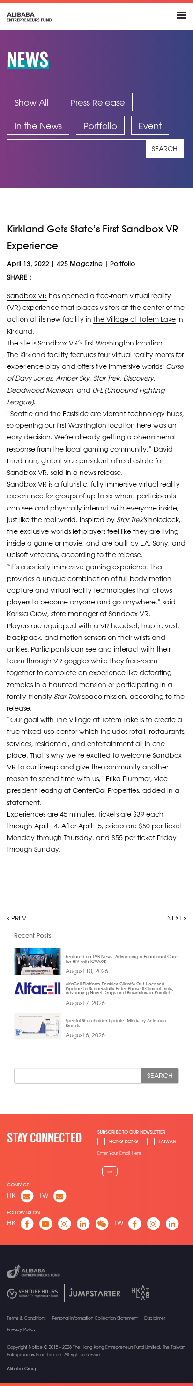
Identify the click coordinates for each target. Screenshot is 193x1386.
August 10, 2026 (87, 971)
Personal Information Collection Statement (95, 1318)
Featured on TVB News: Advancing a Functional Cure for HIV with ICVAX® (122, 959)
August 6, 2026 (85, 1035)
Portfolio (100, 126)
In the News (38, 126)
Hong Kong (123, 1141)
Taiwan (167, 1141)
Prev (17, 918)
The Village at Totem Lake (134, 319)
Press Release (97, 102)
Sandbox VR (27, 296)
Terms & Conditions (26, 1318)
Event (150, 126)
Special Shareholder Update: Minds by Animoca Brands (116, 1023)
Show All (32, 102)
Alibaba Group (22, 1368)
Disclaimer (154, 1318)
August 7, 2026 (85, 1002)
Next (175, 918)
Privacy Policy (21, 1329)
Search (165, 148)
